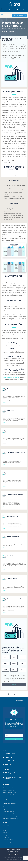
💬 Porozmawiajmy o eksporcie (8, 9)
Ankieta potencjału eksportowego (10, 792)
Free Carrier (10, 410)
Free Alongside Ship (13, 536)
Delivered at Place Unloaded (15, 494)
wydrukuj (9, 694)
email (15, 694)
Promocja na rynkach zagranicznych (10, 816)
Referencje (5, 832)
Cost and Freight (12, 578)
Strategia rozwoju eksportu (8, 811)
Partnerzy (5, 835)
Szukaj (26, 9)
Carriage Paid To (12, 431)
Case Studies (5, 799)
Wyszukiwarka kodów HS (8, 787)
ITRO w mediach (6, 837)
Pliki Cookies (10, 851)
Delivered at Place (12, 473)
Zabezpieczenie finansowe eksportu (10, 818)
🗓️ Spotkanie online (20, 15)
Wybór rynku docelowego (8, 806)
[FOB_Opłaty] (14, 256)
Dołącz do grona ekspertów (8, 839)
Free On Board (11, 555)
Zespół (4, 830)
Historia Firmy (6, 825)
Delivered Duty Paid (12, 516)
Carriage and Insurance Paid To (16, 452)
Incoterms (5, 797)
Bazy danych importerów (8, 809)
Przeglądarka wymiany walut (9, 794)
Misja (4, 828)
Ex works (9, 389)
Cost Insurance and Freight (15, 599)
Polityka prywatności (16, 849)
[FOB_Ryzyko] (14, 271)
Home (3, 31)
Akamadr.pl (18, 859)
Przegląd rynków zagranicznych (9, 790)
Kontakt (20, 9)
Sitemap (17, 851)
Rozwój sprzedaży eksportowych (9, 813)
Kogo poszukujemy (7, 842)
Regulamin (7, 849)
